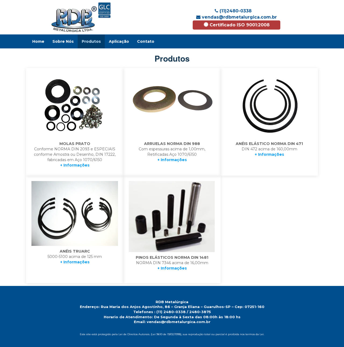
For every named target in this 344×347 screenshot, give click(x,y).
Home (38, 41)
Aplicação (119, 41)
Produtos (91, 41)
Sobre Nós (63, 41)
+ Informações (74, 165)
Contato (145, 41)
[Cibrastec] (81, 17)
